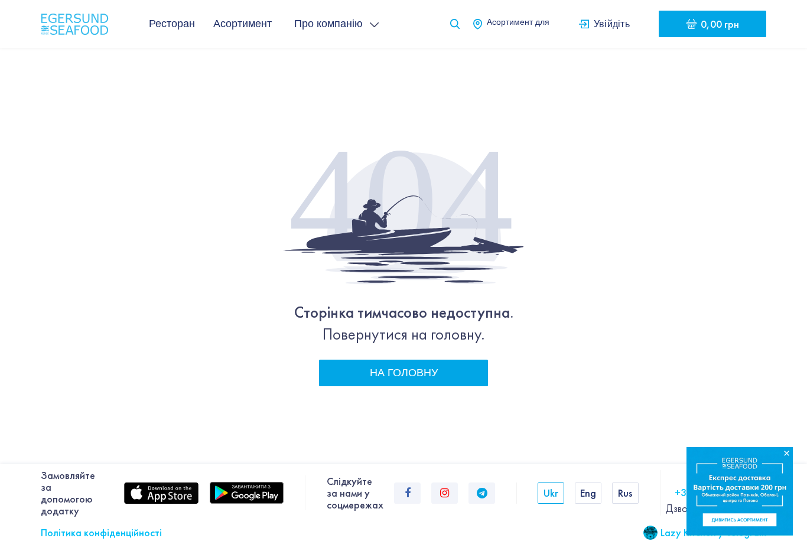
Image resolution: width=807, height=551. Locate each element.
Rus (625, 493)
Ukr (551, 493)
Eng (588, 493)
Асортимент (242, 24)
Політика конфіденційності (101, 532)
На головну (404, 373)
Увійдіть (612, 23)
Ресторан (172, 24)
